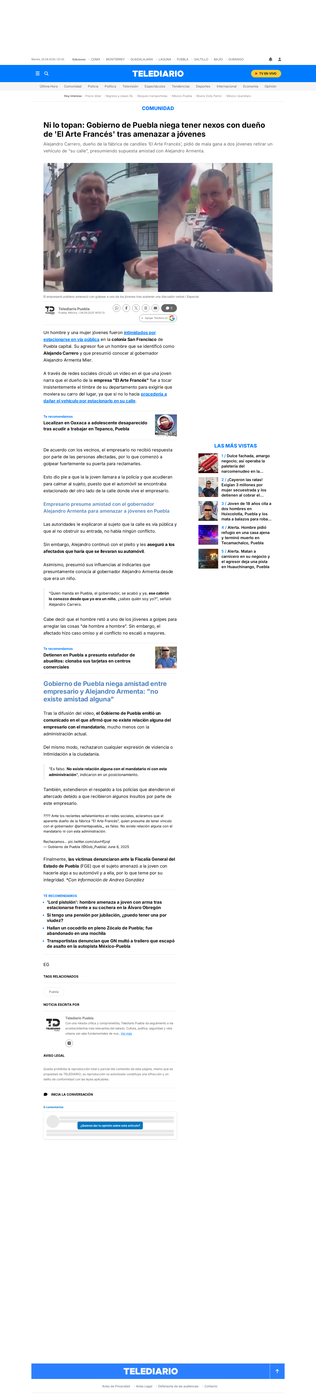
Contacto (210, 1386)
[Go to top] (277, 1371)
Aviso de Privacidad (116, 1386)
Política (110, 86)
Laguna (165, 59)
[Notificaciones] (271, 59)
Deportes (203, 86)
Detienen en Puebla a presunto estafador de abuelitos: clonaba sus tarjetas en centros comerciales (89, 661)
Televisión (130, 86)
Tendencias (181, 86)
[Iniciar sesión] (279, 59)
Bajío (218, 59)
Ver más (126, 1033)
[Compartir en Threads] (145, 308)
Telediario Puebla (74, 309)
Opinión (270, 86)
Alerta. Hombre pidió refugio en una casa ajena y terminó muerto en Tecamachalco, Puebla (245, 535)
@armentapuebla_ (89, 826)
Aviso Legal (144, 1386)
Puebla (183, 59)
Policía (93, 86)
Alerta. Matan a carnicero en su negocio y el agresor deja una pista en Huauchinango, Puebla (245, 559)
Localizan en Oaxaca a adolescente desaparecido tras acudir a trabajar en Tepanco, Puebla (95, 425)
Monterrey (115, 59)
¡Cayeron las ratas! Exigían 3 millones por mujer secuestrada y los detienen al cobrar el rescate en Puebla (243, 490)
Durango (236, 59)
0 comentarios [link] (53, 1107)
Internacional (227, 86)
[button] (158, 318)
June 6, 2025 (118, 847)
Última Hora (49, 86)
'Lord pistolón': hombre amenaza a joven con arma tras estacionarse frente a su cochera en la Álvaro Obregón (104, 905)
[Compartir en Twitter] (136, 308)
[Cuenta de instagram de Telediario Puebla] (69, 1043)
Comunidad (72, 86)
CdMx (95, 59)
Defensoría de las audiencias (178, 1386)
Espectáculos (155, 86)
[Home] (158, 74)
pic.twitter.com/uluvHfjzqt (89, 841)
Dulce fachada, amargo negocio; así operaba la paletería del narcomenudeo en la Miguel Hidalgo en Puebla (245, 466)
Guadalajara (141, 59)
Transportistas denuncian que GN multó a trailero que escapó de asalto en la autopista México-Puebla (111, 943)
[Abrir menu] (38, 73)
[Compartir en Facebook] (126, 308)
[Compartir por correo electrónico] (155, 308)
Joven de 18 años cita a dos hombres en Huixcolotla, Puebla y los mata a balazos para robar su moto (246, 513)
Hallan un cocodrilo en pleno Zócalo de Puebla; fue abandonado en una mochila (99, 930)
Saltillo (201, 59)
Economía (250, 86)
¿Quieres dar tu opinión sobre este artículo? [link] (110, 1125)
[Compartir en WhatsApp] (116, 308)
